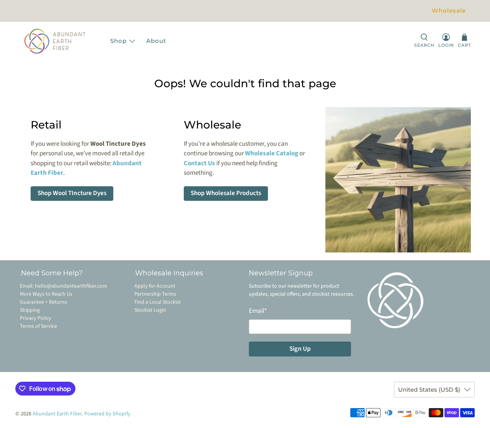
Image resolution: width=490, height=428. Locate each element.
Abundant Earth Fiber (57, 414)
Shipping (30, 310)
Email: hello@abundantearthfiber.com (63, 286)
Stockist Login (150, 310)
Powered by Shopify (107, 414)
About (156, 40)
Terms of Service (38, 326)
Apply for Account (154, 286)
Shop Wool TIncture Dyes (72, 193)
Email (258, 311)
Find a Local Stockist (157, 302)
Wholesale (449, 10)
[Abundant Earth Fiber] (62, 41)
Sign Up (300, 348)
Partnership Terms (155, 294)
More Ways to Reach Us (46, 294)
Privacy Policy (35, 318)
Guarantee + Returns (43, 302)
